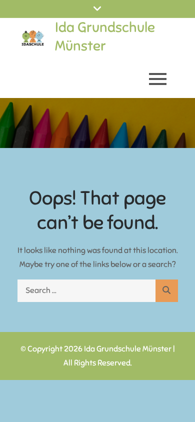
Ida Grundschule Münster (105, 36)
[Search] (167, 291)
